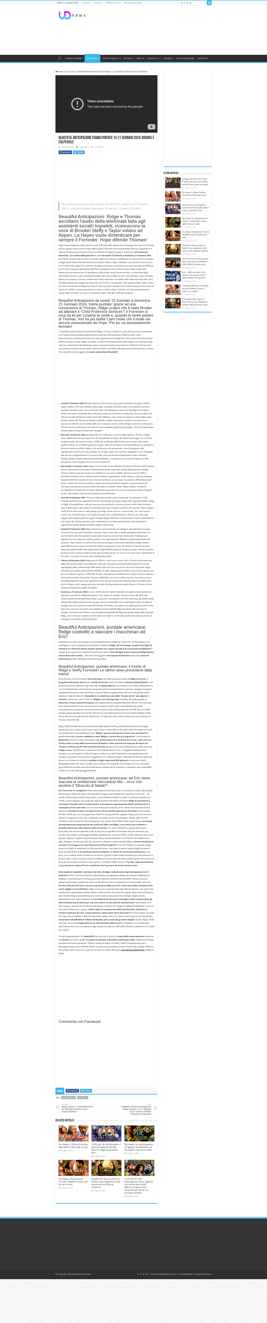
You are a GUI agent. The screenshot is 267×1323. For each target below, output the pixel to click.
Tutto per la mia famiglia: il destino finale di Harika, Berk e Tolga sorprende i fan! (106, 1148)
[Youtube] (190, 3)
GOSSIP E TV (153, 58)
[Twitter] (187, 3)
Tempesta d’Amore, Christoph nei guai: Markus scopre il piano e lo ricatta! (195, 288)
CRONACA (167, 58)
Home (60, 71)
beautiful (83, 1098)
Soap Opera (70, 71)
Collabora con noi (113, 3)
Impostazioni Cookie (133, 3)
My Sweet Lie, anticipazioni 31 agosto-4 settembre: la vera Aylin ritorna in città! (138, 1147)
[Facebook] (185, 3)
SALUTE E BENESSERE (185, 58)
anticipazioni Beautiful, (133, 950)
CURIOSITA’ (202, 58)
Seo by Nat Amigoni (203, 1274)
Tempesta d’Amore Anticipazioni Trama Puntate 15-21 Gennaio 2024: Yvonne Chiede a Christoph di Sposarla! (136, 1109)
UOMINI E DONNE (73, 58)
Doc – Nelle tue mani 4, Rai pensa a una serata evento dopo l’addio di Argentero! (194, 275)
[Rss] (182, 3)
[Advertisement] (153, 30)
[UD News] (72, 14)
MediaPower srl (169, 1274)
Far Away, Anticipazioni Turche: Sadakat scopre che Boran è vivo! (73, 1181)
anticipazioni (69, 1098)
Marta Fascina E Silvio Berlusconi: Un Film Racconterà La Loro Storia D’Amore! (77, 1108)
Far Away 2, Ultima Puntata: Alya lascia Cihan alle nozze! (73, 1146)
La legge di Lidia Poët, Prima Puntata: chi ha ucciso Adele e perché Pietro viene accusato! (195, 182)
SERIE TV (140, 58)
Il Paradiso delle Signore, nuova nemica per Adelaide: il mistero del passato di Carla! (195, 302)
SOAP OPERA (91, 58)
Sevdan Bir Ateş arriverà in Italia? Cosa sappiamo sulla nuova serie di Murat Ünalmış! (105, 1183)
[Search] (209, 2)
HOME (59, 58)
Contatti (97, 3)
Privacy (86, 3)
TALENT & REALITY (110, 58)
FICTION (127, 58)
